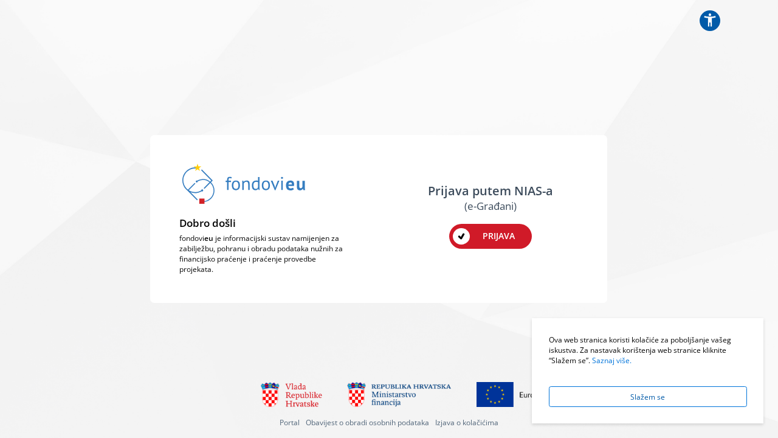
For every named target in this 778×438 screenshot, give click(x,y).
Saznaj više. (612, 360)
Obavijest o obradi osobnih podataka (367, 422)
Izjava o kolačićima (466, 422)
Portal (290, 422)
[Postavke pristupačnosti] (710, 20)
